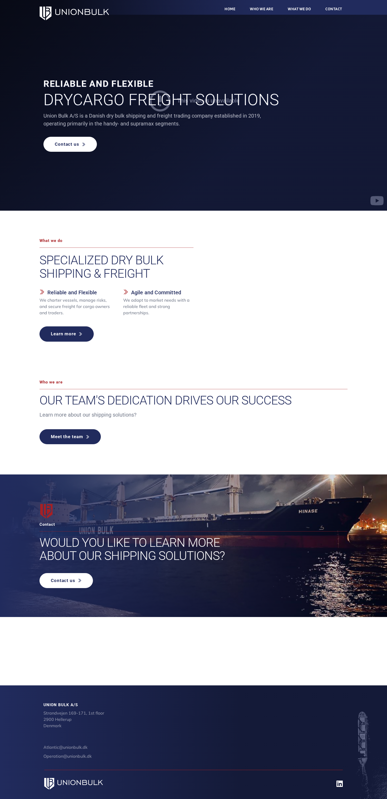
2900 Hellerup (58, 719)
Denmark (52, 725)
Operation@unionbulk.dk (67, 756)
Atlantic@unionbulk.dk (65, 747)
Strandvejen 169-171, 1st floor (74, 713)
